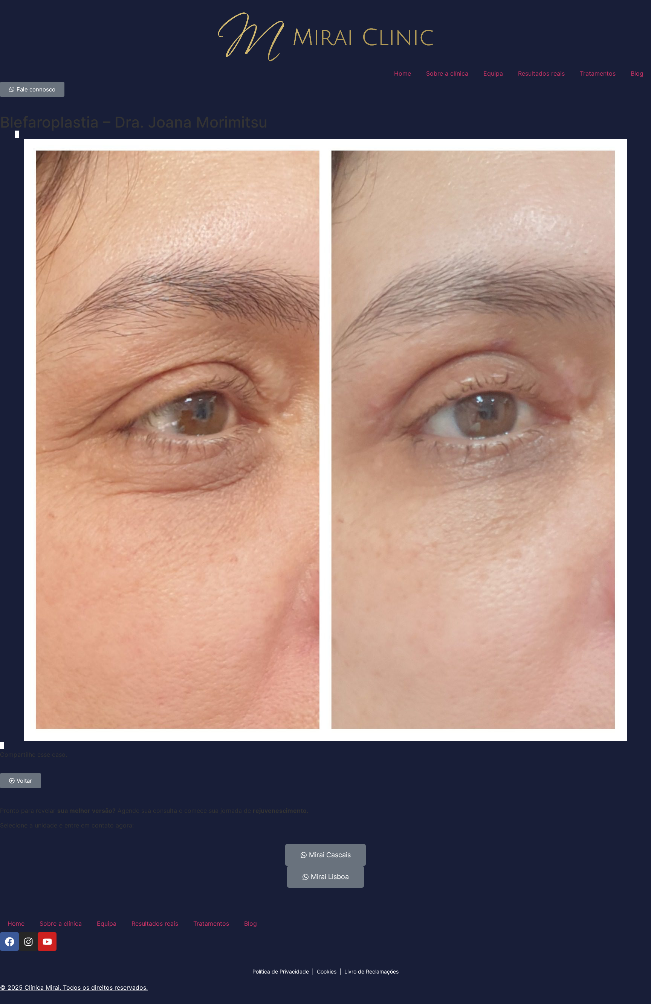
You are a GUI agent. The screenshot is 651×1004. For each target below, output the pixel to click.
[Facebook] (9, 941)
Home (402, 73)
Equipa (493, 73)
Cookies (327, 971)
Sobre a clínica (447, 73)
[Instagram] (28, 941)
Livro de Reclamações (371, 971)
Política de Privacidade (281, 971)
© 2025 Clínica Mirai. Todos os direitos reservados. (74, 987)
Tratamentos (598, 73)
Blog (637, 73)
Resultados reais (541, 73)
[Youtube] (47, 941)
